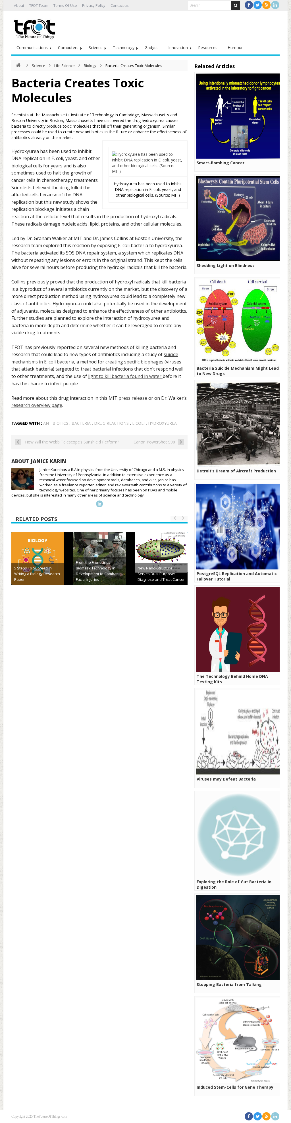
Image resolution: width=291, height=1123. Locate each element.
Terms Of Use (65, 5)
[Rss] (266, 5)
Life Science (64, 65)
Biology (90, 65)
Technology (123, 47)
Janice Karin (48, 461)
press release (133, 398)
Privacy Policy (93, 5)
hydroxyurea (162, 423)
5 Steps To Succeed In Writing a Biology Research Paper (37, 573)
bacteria (81, 423)
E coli (138, 423)
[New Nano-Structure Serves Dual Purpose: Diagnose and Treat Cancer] (161, 552)
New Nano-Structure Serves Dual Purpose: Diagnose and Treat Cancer (161, 573)
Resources (207, 47)
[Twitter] (257, 5)
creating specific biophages (134, 362)
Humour (235, 47)
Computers (68, 47)
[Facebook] (248, 5)
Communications (32, 47)
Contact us (120, 5)
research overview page (36, 405)
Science (96, 47)
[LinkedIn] (275, 5)
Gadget (151, 47)
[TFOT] (35, 27)
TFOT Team (38, 5)
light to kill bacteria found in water (125, 376)
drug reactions (111, 423)
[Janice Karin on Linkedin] (99, 503)
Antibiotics (55, 423)
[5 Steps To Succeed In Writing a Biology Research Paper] (37, 558)
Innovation (178, 47)
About (19, 5)
